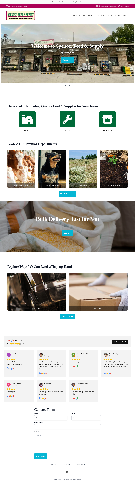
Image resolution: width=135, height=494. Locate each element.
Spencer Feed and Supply (64, 479)
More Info (67, 233)
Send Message (40, 456)
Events (102, 15)
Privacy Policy (54, 464)
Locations (117, 15)
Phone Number (38, 422)
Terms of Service (80, 464)
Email (73, 413)
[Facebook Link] (97, 6)
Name (36, 413)
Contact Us (125, 15)
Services (90, 15)
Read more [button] (42, 369)
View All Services (67, 316)
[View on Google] (9, 355)
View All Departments (67, 194)
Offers (97, 15)
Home (75, 15)
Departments (82, 15)
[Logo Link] (20, 15)
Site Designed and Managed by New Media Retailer (67, 485)
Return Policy (67, 464)
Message (36, 431)
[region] (67, 53)
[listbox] (67, 53)
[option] (67, 53)
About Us (109, 15)
